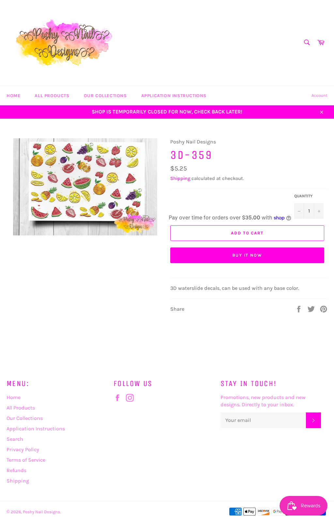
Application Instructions (173, 95)
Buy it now (247, 255)
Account (319, 95)
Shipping (180, 178)
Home (13, 95)
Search (15, 439)
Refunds (16, 470)
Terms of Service (26, 460)
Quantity (303, 196)
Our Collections (105, 95)
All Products (52, 95)
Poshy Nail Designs (41, 511)
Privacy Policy (23, 449)
